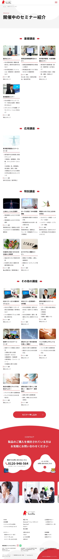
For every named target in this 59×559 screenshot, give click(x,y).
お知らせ (25, 539)
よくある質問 (26, 537)
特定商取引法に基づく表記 (19, 555)
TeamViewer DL (30, 555)
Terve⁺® (25, 526)
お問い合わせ (26, 532)
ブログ (25, 534)
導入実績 (25, 529)
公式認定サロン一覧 (50, 524)
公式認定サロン (49, 522)
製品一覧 (25, 519)
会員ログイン (48, 537)
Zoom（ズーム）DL (6, 556)
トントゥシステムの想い (10, 524)
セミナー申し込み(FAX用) (10, 539)
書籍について (48, 534)
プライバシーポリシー (6, 555)
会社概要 (6, 522)
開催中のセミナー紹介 (9, 534)
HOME (5, 519)
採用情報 (47, 532)
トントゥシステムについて (10, 526)
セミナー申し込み (29, 414)
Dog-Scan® (26, 524)
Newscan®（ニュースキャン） (31, 522)
